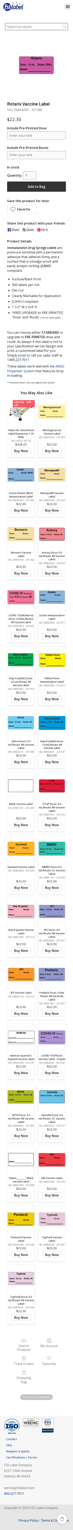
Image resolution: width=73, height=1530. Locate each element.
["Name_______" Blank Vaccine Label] (21, 1159)
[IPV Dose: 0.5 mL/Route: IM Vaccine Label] (52, 911)
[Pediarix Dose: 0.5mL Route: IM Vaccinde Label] (52, 974)
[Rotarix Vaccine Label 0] (36, 65)
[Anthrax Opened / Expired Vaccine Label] (21, 1037)
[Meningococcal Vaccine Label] (52, 412)
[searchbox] (36, 26)
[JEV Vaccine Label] (21, 974)
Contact (11, 1439)
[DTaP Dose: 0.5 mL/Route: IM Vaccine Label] (52, 786)
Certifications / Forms (21, 1457)
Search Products (24, 1348)
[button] (67, 6)
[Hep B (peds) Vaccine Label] (21, 911)
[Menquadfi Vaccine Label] (52, 475)
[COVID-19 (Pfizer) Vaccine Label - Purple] (52, 1037)
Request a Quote (18, 1451)
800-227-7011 (14, 1494)
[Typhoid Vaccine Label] (52, 1219)
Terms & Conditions (55, 1520)
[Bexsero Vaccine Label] (21, 534)
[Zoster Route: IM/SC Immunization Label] (21, 475)
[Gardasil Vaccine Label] (21, 848)
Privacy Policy (28, 1520)
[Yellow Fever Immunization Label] (52, 660)
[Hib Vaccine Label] (52, 1159)
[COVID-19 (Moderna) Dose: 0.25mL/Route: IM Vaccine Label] (21, 597)
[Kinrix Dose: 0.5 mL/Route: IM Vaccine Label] (21, 723)
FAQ (9, 1445)
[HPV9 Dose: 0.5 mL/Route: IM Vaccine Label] (21, 1097)
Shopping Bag (23, 1380)
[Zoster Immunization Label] (52, 597)
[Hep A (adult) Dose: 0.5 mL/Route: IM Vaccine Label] (21, 660)
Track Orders (24, 1364)
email (22, 355)
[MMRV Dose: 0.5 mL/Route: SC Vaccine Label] (52, 848)
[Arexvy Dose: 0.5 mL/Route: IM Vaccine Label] (52, 534)
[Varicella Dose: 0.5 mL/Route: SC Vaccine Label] (52, 1097)
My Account (49, 1346)
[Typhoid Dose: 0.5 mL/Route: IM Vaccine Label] (21, 1278)
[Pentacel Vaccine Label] (21, 1219)
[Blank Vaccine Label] (21, 786)
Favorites (49, 1364)
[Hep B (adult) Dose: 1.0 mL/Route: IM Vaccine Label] (52, 723)
